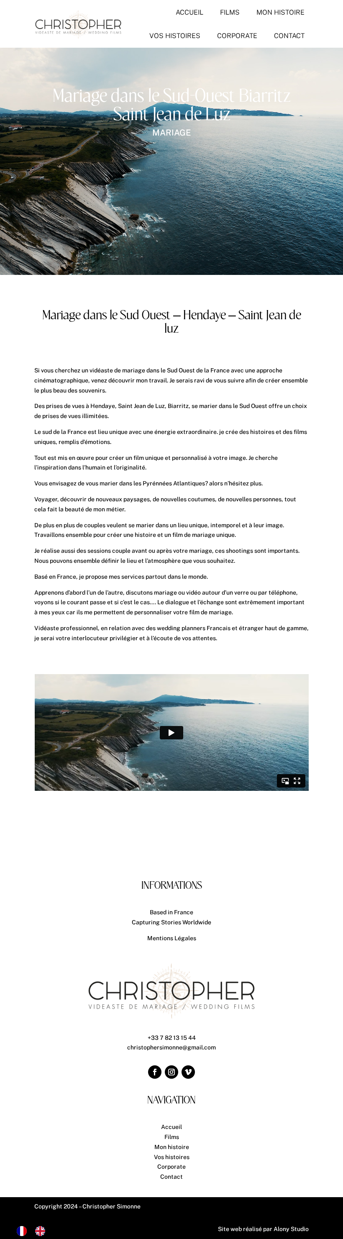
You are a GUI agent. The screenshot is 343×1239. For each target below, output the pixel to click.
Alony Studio (291, 1229)
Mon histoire (171, 1147)
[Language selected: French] (35, 1231)
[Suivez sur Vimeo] (188, 1072)
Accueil (171, 1127)
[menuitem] (189, 12)
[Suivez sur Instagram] (171, 1072)
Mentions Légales (171, 938)
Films (171, 1137)
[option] (42, 1231)
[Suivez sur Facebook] (154, 1072)
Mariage (171, 133)
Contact (171, 1176)
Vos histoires (171, 1157)
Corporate (171, 1166)
